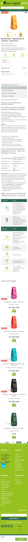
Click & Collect (5, 485)
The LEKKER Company (8, 43)
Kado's (17, 462)
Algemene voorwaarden (4, 498)
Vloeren (17, 458)
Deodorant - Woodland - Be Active (14, 428)
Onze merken (18, 468)
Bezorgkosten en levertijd (9, 85)
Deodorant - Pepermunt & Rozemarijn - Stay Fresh (14, 364)
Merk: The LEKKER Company (9, 93)
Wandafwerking (19, 460)
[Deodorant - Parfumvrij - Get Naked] (14, 321)
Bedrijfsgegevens (6, 502)
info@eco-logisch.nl (5, 458)
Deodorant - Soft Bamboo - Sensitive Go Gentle (14, 395)
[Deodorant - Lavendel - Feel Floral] (14, 292)
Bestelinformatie (6, 482)
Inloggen (17, 480)
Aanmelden (18, 482)
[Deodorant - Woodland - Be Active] (14, 418)
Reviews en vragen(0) (8, 96)
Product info (6, 87)
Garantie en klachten (7, 495)
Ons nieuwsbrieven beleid (14, 522)
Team (2, 504)
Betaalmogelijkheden (7, 493)
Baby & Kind (18, 464)
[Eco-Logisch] (12, 2)
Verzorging (18, 466)
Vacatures (4, 491)
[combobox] (14, 74)
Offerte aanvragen (7, 90)
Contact (3, 489)
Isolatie (17, 454)
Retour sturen (5, 484)
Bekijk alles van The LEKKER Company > (11, 102)
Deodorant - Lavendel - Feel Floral (14, 302)
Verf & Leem (18, 456)
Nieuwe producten (20, 470)
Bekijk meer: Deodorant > (7, 104)
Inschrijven (13, 518)
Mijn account (18, 484)
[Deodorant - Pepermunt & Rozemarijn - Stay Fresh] (14, 353)
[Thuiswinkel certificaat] (5, 462)
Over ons (3, 480)
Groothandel (4, 487)
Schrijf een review (12, 45)
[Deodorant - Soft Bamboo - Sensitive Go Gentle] (14, 384)
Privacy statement (6, 501)
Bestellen (21, 539)
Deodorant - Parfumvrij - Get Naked (14, 331)
